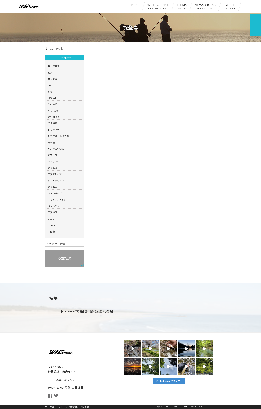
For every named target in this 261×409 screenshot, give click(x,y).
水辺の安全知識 (56, 148)
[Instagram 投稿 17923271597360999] (204, 366)
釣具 (50, 72)
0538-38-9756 (64, 379)
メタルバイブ (55, 193)
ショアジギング (56, 180)
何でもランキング (57, 199)
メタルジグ (53, 206)
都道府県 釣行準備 (58, 136)
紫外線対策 (53, 66)
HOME (134, 6)
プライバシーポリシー (54, 406)
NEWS (51, 225)
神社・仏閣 (53, 110)
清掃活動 (52, 97)
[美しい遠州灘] (132, 366)
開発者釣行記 (55, 174)
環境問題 (52, 123)
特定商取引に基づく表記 (79, 406)
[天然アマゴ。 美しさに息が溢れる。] (168, 348)
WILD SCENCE (158, 6)
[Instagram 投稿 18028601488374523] (150, 366)
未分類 (51, 231)
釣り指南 (52, 187)
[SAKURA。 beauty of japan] (150, 348)
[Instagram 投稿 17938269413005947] (186, 366)
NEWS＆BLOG (205, 6)
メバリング (53, 161)
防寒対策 (52, 155)
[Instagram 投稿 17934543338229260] (168, 366)
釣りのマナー (55, 129)
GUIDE (230, 6)
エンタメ (52, 78)
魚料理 (51, 142)
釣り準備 (52, 167)
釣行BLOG (53, 117)
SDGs (51, 85)
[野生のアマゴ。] (132, 348)
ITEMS (182, 6)
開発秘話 (52, 212)
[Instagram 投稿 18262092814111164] (204, 348)
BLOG (51, 218)
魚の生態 (52, 104)
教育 (50, 91)
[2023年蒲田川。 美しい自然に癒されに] (186, 348)
